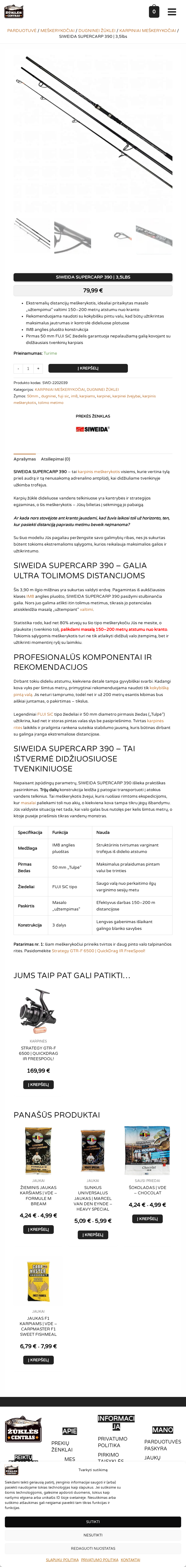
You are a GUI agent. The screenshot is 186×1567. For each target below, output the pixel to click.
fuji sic (63, 396)
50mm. (33, 396)
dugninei (48, 396)
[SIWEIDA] (93, 429)
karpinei (103, 396)
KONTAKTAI (130, 1560)
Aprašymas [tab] (25, 459)
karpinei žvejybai (126, 396)
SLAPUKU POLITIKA (62, 1560)
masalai (28, 802)
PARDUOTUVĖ (22, 30)
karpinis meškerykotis (99, 471)
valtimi (86, 609)
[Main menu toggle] (173, 12)
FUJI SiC (45, 714)
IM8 (30, 596)
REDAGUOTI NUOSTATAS (93, 1548)
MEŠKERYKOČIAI (57, 30)
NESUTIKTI (93, 1535)
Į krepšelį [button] (38, 1084)
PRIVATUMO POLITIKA (99, 1560)
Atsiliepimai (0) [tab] (55, 459)
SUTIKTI (93, 1522)
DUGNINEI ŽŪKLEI (97, 30)
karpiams (87, 396)
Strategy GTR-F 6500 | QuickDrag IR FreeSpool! (98, 950)
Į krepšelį (88, 368)
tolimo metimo (50, 403)
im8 (74, 396)
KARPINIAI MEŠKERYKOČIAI (147, 30)
